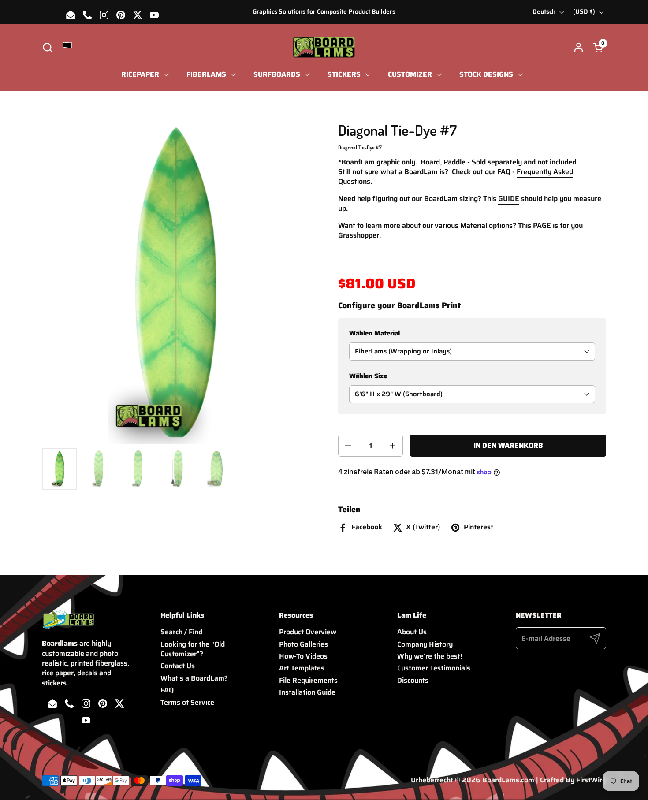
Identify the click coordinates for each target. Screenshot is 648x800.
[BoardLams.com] (323, 47)
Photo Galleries (303, 644)
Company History (425, 644)
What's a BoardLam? (194, 678)
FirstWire (591, 779)
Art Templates (301, 667)
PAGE (542, 225)
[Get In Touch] (67, 47)
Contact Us (177, 665)
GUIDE (508, 198)
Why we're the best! (429, 656)
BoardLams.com (508, 779)
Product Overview (307, 631)
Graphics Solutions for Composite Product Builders (324, 11)
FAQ (167, 690)
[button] (47, 47)
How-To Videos (303, 656)
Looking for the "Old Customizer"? (192, 649)
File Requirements (308, 680)
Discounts (412, 680)
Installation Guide (307, 692)
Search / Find (181, 631)
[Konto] (578, 47)
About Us (412, 631)
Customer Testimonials (433, 667)
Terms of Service (187, 702)
